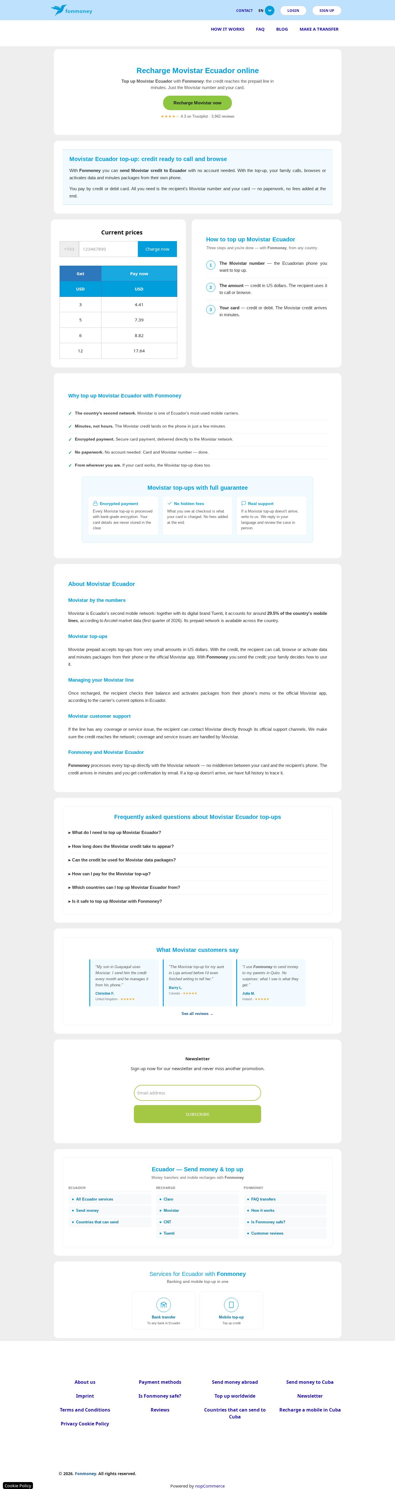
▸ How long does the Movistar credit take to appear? (121, 846)
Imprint (85, 1396)
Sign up (327, 10)
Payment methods (160, 1382)
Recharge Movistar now (197, 102)
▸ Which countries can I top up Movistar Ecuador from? (124, 887)
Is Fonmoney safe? (160, 1396)
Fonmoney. (86, 1473)
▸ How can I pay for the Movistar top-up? (110, 873)
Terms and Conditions (85, 1410)
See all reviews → (197, 1013)
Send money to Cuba (310, 1382)
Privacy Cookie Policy (85, 1423)
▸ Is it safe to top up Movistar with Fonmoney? (115, 901)
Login (293, 10)
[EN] (269, 12)
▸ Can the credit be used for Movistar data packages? (122, 859)
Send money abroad (235, 1382)
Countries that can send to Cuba (235, 1413)
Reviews (160, 1410)
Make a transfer (319, 29)
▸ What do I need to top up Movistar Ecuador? (115, 832)
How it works (227, 29)
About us (85, 1382)
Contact (244, 10)
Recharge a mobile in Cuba (310, 1410)
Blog (282, 29)
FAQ (260, 29)
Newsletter (310, 1396)
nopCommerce (210, 1486)
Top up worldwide (235, 1396)
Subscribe (198, 1114)
